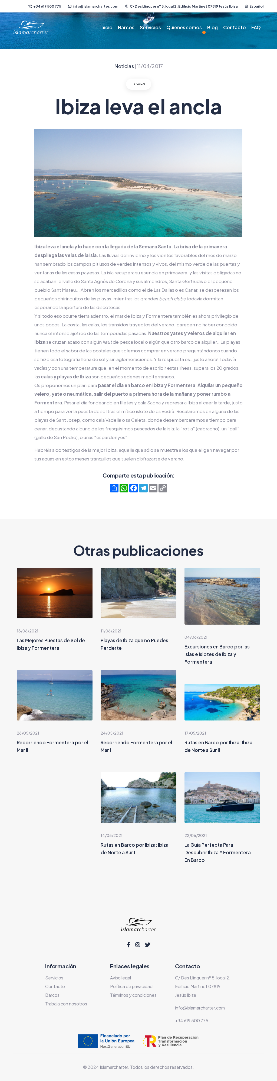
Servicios (150, 27)
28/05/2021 (28, 733)
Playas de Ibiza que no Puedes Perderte (134, 644)
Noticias (124, 66)
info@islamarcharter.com (95, 6)
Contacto (234, 27)
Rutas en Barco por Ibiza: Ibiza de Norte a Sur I (135, 848)
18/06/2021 (27, 630)
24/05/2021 (112, 733)
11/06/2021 (111, 630)
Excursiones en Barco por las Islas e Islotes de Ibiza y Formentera (217, 654)
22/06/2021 (195, 835)
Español (256, 6)
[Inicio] (31, 27)
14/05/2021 (112, 835)
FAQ (256, 27)
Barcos (126, 27)
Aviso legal (120, 978)
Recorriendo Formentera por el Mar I (136, 746)
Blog (212, 27)
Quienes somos (184, 27)
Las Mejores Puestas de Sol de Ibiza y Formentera (51, 644)
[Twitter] (147, 944)
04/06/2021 (195, 637)
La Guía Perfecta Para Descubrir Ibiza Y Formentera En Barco (217, 852)
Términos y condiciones (133, 995)
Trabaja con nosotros (66, 1004)
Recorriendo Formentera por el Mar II (52, 746)
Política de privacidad (131, 986)
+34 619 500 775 (47, 6)
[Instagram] (137, 944)
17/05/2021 (195, 733)
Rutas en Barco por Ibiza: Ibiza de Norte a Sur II (218, 746)
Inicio (106, 27)
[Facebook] (128, 944)
